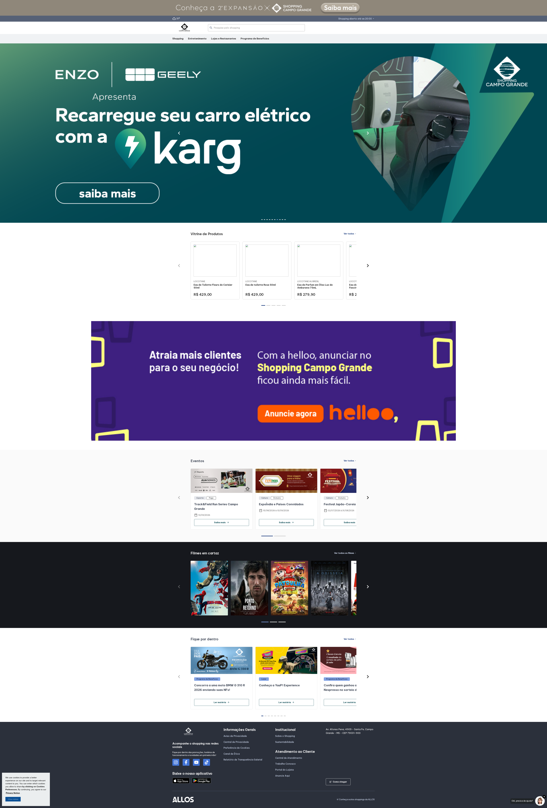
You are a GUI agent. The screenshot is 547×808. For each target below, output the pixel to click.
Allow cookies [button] (13, 799)
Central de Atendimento (288, 757)
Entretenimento (197, 38)
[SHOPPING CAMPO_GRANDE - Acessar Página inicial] (184, 27)
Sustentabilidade (284, 742)
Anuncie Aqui (282, 775)
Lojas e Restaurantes (223, 38)
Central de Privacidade (236, 742)
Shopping (177, 38)
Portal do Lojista (284, 769)
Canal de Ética (232, 753)
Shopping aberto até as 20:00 (356, 18)
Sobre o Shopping (285, 736)
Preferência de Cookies (237, 747)
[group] (215, 270)
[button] (179, 133)
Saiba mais (221, 522)
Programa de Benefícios (255, 38)
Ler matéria (221, 702)
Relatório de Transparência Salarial (243, 759)
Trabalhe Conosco (285, 763)
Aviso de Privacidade (235, 736)
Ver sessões (209, 614)
